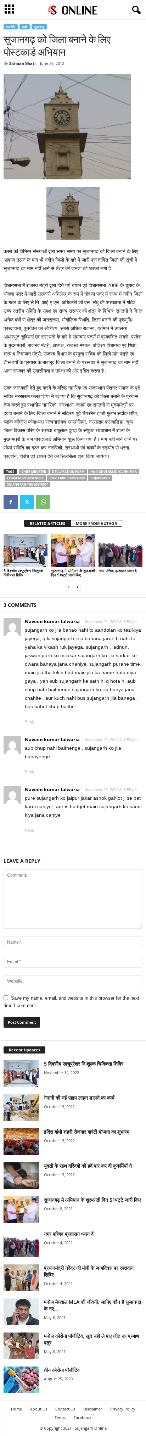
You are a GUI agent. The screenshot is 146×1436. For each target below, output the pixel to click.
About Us (38, 1409)
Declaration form (68, 471)
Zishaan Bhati (22, 63)
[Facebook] (11, 502)
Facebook (82, 1417)
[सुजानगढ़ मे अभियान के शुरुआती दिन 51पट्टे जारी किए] (73, 550)
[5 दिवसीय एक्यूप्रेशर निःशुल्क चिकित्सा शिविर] (25, 550)
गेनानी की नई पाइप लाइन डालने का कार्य (79, 1097)
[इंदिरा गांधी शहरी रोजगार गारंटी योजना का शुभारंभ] (21, 1141)
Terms (60, 1417)
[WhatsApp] (43, 502)
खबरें (24, 26)
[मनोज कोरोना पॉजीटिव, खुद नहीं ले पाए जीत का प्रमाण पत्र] (21, 1345)
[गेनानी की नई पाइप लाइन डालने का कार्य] (21, 1107)
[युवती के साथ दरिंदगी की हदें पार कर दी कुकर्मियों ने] (21, 1175)
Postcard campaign (67, 478)
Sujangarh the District (27, 484)
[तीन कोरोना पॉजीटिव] (21, 1380)
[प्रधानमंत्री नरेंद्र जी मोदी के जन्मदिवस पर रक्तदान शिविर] (21, 1277)
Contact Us (65, 1409)
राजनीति (10, 26)
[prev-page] (68, 587)
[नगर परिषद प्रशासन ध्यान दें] (120, 550)
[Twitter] (27, 502)
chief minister (33, 471)
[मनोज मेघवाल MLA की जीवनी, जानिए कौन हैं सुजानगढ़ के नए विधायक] (21, 1311)
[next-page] (77, 587)
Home (16, 1409)
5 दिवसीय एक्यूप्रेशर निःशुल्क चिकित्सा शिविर (23, 572)
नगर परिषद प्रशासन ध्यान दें (118, 570)
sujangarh (100, 478)
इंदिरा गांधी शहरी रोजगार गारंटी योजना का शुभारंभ (86, 1131)
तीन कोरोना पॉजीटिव (62, 1370)
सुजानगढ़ (39, 26)
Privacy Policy (122, 1409)
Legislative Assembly (25, 478)
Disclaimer (92, 1409)
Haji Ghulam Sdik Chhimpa (113, 471)
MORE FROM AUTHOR (96, 523)
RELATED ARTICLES (47, 523)
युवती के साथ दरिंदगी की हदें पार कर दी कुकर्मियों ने (88, 1165)
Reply (30, 722)
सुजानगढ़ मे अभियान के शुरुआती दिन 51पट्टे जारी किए (73, 572)
